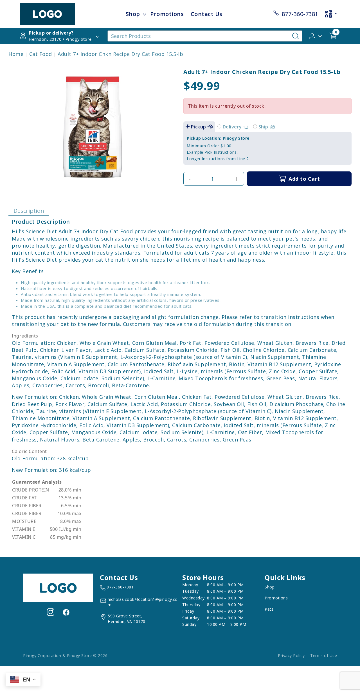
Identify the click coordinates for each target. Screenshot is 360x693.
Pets (269, 609)
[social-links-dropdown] (330, 14)
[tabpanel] (267, 148)
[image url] (47, 13)
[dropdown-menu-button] (144, 14)
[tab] (188, 126)
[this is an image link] (58, 587)
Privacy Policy (291, 655)
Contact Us (206, 14)
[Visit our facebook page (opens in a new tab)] (65, 612)
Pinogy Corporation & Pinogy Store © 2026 (65, 655)
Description (29, 210)
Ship (264, 127)
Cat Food (40, 54)
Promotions (167, 14)
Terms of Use (323, 655)
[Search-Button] (295, 36)
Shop (133, 14)
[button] (315, 35)
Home (15, 54)
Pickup (199, 127)
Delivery (233, 127)
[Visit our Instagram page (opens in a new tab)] (50, 612)
